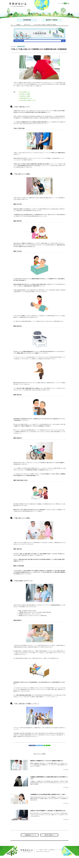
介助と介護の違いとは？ (25, 92)
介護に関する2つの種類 (25, 96)
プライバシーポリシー (62, 849)
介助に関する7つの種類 (25, 94)
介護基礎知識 (27, 20)
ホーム (12, 24)
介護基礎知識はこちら (29, 835)
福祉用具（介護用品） (52, 20)
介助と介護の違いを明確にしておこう (28, 100)
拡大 (68, 3)
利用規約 (41, 849)
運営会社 (45, 849)
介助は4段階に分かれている (26, 98)
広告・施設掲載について (53, 849)
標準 (65, 3)
